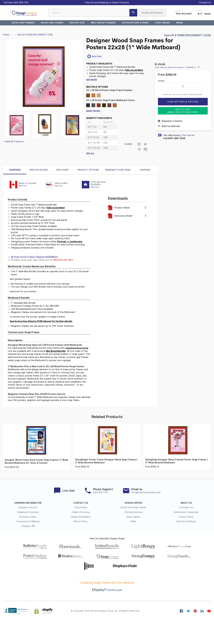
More (179, 22)
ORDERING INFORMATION (28, 503)
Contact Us (205, 2)
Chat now (186, 135)
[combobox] (93, 12)
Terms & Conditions (186, 521)
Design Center (133, 503)
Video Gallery (133, 517)
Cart (199, 10)
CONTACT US (80, 503)
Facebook (181, 611)
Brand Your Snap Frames (133, 507)
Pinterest (195, 611)
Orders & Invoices (80, 512)
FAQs (133, 521)
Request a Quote (28, 507)
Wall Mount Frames (103, 22)
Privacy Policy (186, 517)
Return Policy (81, 521)
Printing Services (133, 512)
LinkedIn (202, 611)
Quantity (161, 81)
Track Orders (80, 507)
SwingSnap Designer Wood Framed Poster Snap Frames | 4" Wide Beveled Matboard (176, 461)
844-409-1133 (21, 2)
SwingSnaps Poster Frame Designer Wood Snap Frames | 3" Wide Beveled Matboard (106, 461)
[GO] (133, 12)
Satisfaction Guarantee (186, 512)
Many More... (94, 111)
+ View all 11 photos (13, 141)
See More (91, 80)
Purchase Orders (28, 517)
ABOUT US (186, 503)
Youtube (209, 611)
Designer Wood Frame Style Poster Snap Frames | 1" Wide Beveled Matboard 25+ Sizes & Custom (36, 461)
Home (6, 34)
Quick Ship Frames (23, 22)
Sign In (178, 10)
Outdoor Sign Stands (135, 22)
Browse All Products (152, 12)
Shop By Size (77, 22)
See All (90, 153)
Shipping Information (28, 512)
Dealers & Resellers (80, 517)
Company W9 (28, 526)
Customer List (186, 507)
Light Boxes (162, 22)
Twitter (188, 611)
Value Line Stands (52, 22)
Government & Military (28, 521)
